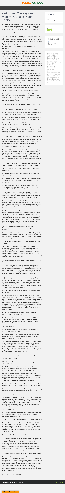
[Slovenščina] (50, 71)
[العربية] (55, 53)
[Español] (57, 72)
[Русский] (49, 68)
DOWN (63, 491)
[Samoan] (55, 68)
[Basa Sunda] (50, 74)
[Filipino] (56, 58)
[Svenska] (49, 76)
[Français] (49, 59)
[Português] (50, 66)
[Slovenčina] (50, 69)
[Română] (56, 66)
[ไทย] (57, 77)
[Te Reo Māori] (56, 63)
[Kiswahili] (57, 74)
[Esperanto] (50, 58)
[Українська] (55, 79)
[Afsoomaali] (50, 72)
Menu (2, 8)
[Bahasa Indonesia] (52, 61)
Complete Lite (59, 482)
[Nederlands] (50, 56)
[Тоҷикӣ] (55, 76)
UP (63, 2)
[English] (56, 56)
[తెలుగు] (53, 77)
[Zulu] (48, 82)
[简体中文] (50, 55)
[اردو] (48, 80)
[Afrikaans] (50, 53)
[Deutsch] (55, 59)
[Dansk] (55, 55)
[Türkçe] (49, 79)
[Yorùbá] (57, 80)
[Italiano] (49, 63)
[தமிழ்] (49, 77)
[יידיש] (52, 80)
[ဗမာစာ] (49, 64)
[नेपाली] (54, 64)
